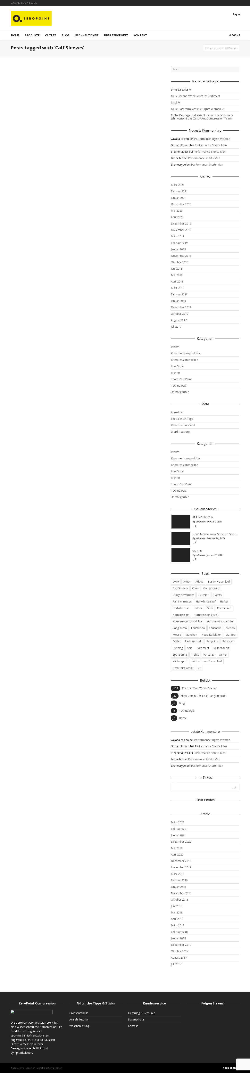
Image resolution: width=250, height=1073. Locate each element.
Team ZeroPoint (181, 379)
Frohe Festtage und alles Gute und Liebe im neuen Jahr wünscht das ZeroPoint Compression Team (203, 116)
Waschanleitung (79, 1026)
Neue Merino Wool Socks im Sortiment (195, 96)
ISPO (209, 608)
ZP (199, 668)
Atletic (199, 581)
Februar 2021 (179, 191)
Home (183, 718)
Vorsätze (208, 654)
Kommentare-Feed (183, 425)
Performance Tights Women (212, 139)
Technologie (179, 385)
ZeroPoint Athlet (183, 668)
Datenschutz (136, 1019)
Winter (223, 654)
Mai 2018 (177, 275)
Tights (195, 654)
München (191, 634)
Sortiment (203, 648)
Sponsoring (180, 654)
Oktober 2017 (179, 313)
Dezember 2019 (181, 223)
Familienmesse (182, 601)
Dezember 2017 (181, 307)
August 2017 (179, 320)
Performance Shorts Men (211, 145)
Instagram (222, 3)
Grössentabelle (78, 1013)
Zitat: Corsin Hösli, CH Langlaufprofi (203, 696)
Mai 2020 (177, 210)
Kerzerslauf (224, 608)
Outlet (176, 641)
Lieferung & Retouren (141, 1013)
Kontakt (133, 1026)
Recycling (212, 641)
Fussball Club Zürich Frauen (199, 688)
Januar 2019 (178, 249)
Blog (182, 703)
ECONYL (203, 595)
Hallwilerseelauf (206, 601)
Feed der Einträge (182, 419)
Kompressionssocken (184, 360)
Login (236, 14)
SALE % (175, 102)
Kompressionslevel (206, 615)
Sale (189, 648)
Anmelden (177, 412)
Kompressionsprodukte (185, 353)
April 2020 (177, 217)
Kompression (181, 615)
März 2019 (177, 236)
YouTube (239, 3)
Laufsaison (198, 628)
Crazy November (183, 595)
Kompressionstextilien (220, 621)
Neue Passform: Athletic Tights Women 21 (198, 109)
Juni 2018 (176, 268)
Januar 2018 (178, 301)
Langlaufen (180, 628)
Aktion (187, 581)
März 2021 (177, 185)
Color (195, 588)
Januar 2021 (178, 198)
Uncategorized (180, 392)
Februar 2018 (179, 294)
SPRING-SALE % (181, 89)
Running (178, 648)
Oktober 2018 (179, 262)
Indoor (198, 608)
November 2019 (181, 230)
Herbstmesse (181, 608)
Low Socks (178, 366)
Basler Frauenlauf (219, 581)
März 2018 (177, 288)
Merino (175, 372)
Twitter (233, 3)
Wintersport (180, 661)
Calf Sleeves (180, 588)
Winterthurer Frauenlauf (207, 661)
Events (175, 347)
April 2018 (177, 281)
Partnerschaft (193, 641)
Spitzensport (221, 648)
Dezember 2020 (181, 204)
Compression (211, 588)
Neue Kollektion (211, 634)
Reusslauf (228, 641)
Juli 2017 (176, 326)
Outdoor (231, 634)
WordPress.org (180, 431)
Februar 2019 (179, 243)
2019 (176, 581)
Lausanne (215, 628)
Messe (177, 634)
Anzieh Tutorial (78, 1019)
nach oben (229, 1067)
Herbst (224, 601)
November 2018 (181, 256)
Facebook (227, 3)
